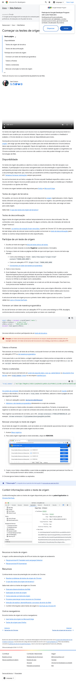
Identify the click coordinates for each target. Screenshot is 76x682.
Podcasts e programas (33, 666)
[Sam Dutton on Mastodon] (16, 84)
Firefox (40, 189)
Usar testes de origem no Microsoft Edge (20, 619)
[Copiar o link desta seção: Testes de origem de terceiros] (30, 194)
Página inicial (6, 25)
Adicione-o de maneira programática (18, 403)
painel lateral (55, 373)
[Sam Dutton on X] (11, 84)
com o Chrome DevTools (18, 300)
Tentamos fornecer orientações (16, 175)
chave (19, 376)
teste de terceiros (41, 333)
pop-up (48, 373)
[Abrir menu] (3, 2)
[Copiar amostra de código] (72, 318)
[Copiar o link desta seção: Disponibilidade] (19, 160)
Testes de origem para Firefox (16, 622)
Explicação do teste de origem (16, 593)
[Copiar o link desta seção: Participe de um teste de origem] (36, 239)
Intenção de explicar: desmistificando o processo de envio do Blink (28, 603)
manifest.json (41, 376)
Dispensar (51, 28)
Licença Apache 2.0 (52, 642)
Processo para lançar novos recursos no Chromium (23, 599)
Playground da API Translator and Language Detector (24, 560)
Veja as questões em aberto (10, 660)
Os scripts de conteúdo (10, 391)
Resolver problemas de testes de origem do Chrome (23, 578)
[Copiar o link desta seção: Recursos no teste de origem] (29, 552)
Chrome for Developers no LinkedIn (61, 663)
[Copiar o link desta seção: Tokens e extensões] (21, 369)
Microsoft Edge (49, 189)
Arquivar (29, 663)
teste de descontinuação (59, 231)
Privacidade (18, 673)
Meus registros (16, 432)
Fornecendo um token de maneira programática (26, 266)
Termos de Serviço (7, 673)
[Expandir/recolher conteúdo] (15, 37)
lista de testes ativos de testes (37, 245)
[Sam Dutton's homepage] (21, 84)
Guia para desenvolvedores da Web (18, 589)
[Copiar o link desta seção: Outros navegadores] (22, 611)
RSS (52, 666)
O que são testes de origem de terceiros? (24, 210)
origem (4, 144)
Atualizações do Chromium (35, 657)
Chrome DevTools (8, 498)
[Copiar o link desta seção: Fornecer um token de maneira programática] (43, 306)
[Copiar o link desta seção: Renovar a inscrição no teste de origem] (37, 422)
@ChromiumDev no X (57, 657)
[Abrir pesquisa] (46, 2)
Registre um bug (7, 657)
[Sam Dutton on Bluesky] (19, 84)
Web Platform (15, 8)
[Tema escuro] (69, 318)
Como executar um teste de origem (18, 596)
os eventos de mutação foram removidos (25, 229)
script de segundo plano (36, 373)
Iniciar (66, 28)
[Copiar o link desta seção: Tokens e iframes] (19, 348)
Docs (4, 8)
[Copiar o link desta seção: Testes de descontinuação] (26, 215)
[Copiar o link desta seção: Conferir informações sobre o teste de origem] (51, 490)
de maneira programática (26, 354)
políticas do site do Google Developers (20, 644)
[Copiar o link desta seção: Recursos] (13, 569)
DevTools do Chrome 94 (47, 606)
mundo (64, 391)
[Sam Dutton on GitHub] (14, 84)
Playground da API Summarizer (16, 564)
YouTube (53, 660)
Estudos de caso (31, 660)
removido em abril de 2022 (51, 483)
